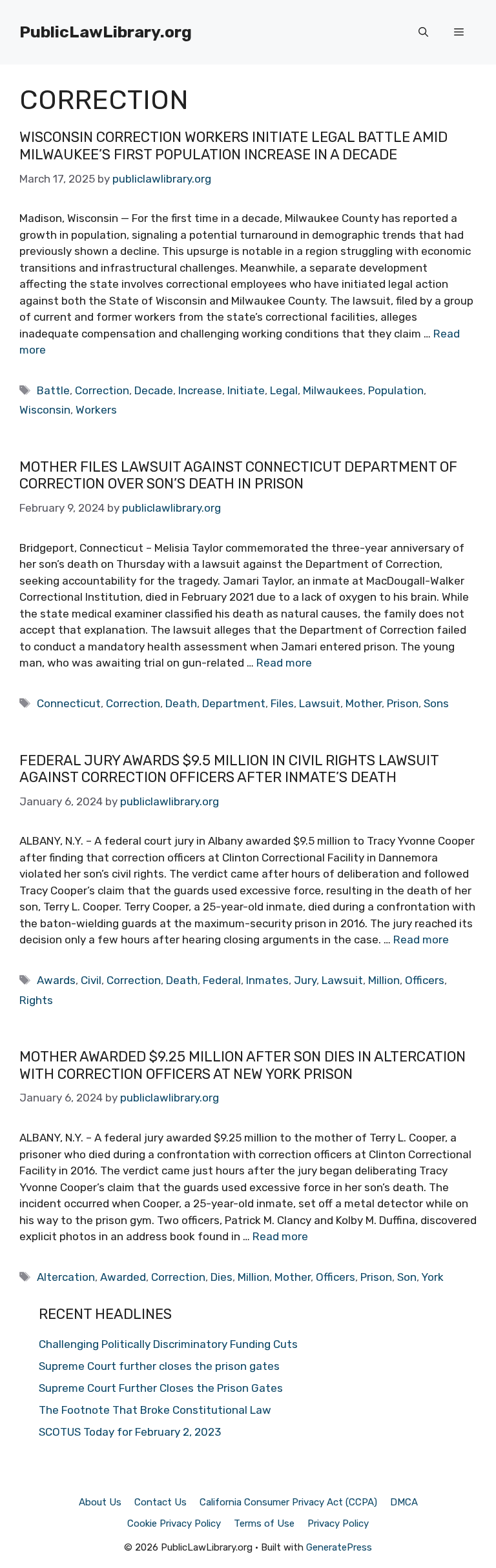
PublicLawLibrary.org (105, 32)
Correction (102, 390)
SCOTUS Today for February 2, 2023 (130, 1431)
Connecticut (69, 703)
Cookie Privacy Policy (174, 1523)
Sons (436, 703)
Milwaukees (333, 390)
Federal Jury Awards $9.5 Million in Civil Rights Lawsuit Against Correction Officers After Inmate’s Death (229, 769)
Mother (364, 703)
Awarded (123, 1277)
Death (181, 703)
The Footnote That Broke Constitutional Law (155, 1409)
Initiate (246, 390)
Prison (402, 703)
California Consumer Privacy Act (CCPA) (288, 1502)
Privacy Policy (338, 1523)
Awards (56, 980)
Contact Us (160, 1502)
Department (233, 703)
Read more (284, 662)
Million (384, 980)
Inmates (267, 980)
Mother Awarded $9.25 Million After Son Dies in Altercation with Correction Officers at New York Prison (242, 1065)
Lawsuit (319, 703)
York (432, 1277)
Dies (221, 1277)
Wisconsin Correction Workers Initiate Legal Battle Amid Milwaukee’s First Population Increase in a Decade (233, 145)
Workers (96, 409)
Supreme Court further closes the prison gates (159, 1366)
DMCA (404, 1502)
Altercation (66, 1277)
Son (407, 1277)
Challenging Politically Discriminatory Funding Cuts (168, 1344)
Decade (153, 390)
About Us (100, 1502)
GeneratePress (339, 1547)
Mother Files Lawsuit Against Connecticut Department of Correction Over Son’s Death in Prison (238, 475)
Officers (424, 980)
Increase (200, 390)
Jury (305, 980)
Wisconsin (44, 409)
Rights (36, 1000)
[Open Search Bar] (423, 32)
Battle (53, 390)
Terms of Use (264, 1523)
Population (396, 390)
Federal (222, 980)
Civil (91, 980)
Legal (284, 390)
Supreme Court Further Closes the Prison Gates (161, 1388)
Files (282, 703)
